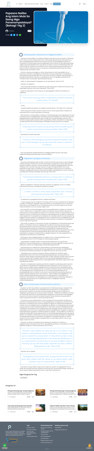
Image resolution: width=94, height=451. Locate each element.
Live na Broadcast (45, 438)
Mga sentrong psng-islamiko (32, 4)
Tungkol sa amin (44, 434)
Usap (51, 4)
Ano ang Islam (24, 377)
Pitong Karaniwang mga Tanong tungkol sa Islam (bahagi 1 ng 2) (63, 391)
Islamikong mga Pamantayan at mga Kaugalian (31, 433)
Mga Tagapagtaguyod (46, 436)
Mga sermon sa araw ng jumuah (46, 428)
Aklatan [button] (20, 4)
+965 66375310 (58, 427)
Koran (41, 4)
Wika (84, 4)
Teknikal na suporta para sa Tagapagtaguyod (47, 431)
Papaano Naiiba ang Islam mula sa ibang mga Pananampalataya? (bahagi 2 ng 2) (62, 406)
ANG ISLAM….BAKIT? (31, 427)
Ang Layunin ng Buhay (31, 429)
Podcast (46, 4)
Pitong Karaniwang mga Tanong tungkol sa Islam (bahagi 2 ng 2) (21, 391)
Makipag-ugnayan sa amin (47, 440)
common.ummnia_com (46, 442)
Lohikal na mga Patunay (32, 436)
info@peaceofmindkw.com (61, 429)
